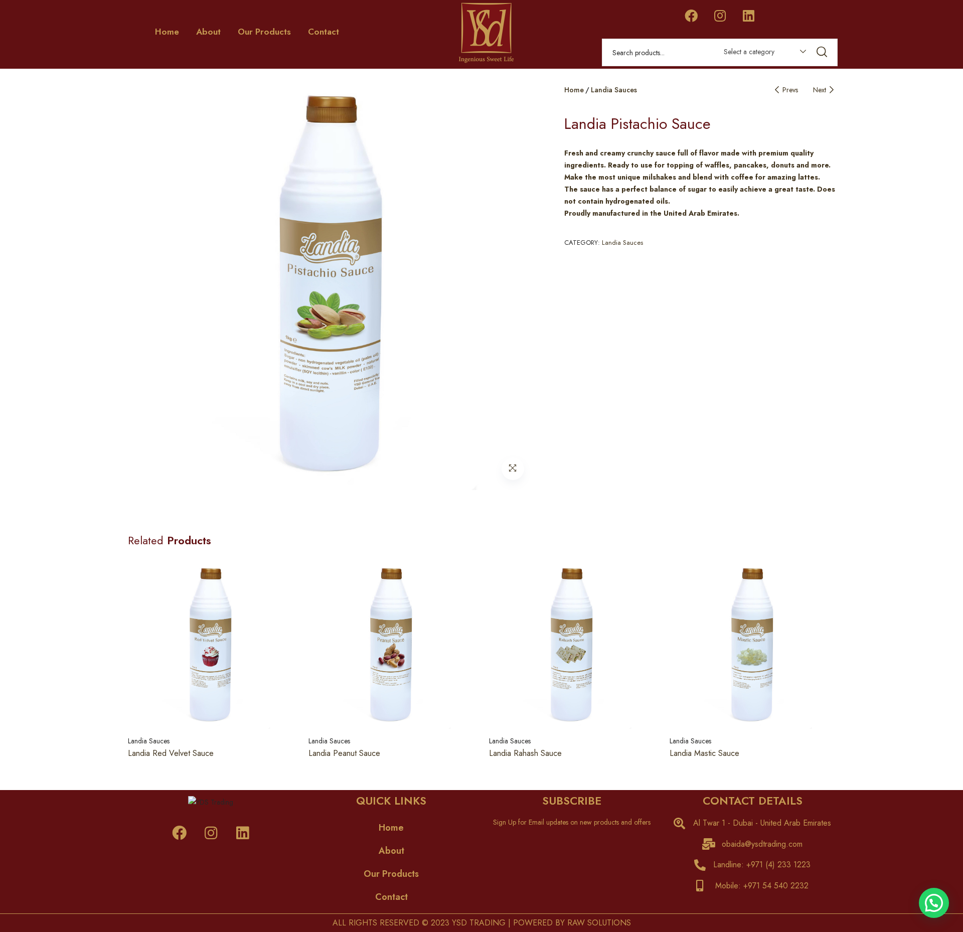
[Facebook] (691, 16)
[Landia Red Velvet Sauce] (210, 646)
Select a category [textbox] (749, 52)
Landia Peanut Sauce (344, 753)
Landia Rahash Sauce (525, 753)
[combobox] (760, 54)
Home (167, 32)
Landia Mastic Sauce (704, 753)
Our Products (264, 32)
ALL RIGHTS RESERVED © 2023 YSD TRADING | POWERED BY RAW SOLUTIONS (482, 922)
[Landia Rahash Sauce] (572, 646)
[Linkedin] (748, 16)
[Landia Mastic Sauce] (752, 646)
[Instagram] (720, 16)
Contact (323, 32)
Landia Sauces (614, 90)
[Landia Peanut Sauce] (391, 646)
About (208, 32)
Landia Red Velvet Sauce (171, 753)
